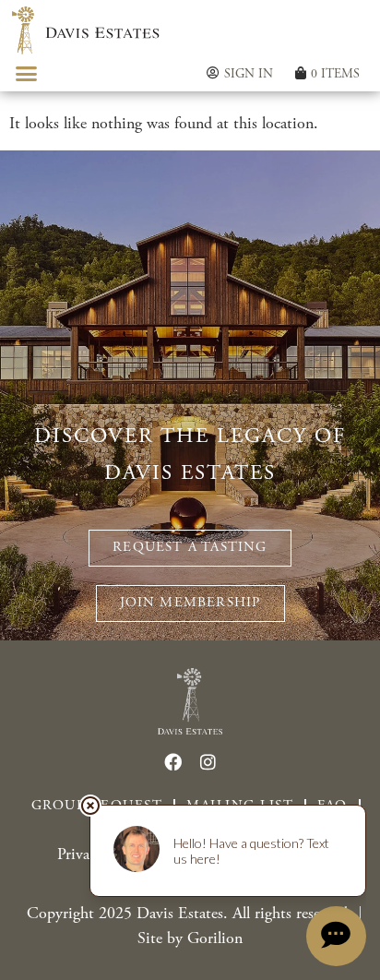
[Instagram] (207, 761)
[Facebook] (172, 761)
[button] (26, 73)
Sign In (248, 74)
